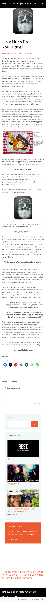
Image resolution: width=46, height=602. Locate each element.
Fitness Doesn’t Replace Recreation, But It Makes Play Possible (22, 510)
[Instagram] (12, 597)
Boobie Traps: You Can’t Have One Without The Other (12, 575)
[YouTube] (3, 597)
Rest (9, 459)
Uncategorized (25, 53)
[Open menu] (42, 4)
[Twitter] (7, 597)
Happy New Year (14, 484)
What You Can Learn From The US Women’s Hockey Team (32, 575)
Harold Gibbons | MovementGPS (19, 4)
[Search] (34, 423)
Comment (36, 404)
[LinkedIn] (16, 597)
